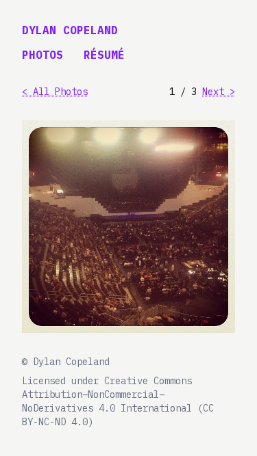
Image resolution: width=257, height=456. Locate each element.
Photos (42, 55)
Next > (218, 91)
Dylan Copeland (70, 30)
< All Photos (55, 91)
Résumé (104, 55)
